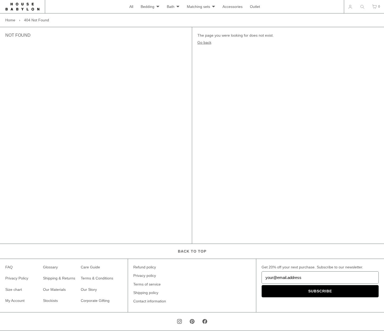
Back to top (192, 251)
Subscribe (320, 291)
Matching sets (198, 6)
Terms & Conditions (97, 278)
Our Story (89, 289)
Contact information (149, 301)
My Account (15, 300)
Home (10, 20)
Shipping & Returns (59, 278)
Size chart (13, 289)
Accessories (232, 6)
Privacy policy (144, 275)
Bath (170, 6)
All (131, 6)
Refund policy (144, 267)
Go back (204, 42)
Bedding (147, 6)
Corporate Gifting (95, 300)
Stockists (50, 300)
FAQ (9, 267)
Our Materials (54, 289)
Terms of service (147, 284)
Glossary (50, 267)
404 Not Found (36, 20)
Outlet (255, 6)
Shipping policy (145, 293)
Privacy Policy (16, 278)
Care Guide (90, 267)
